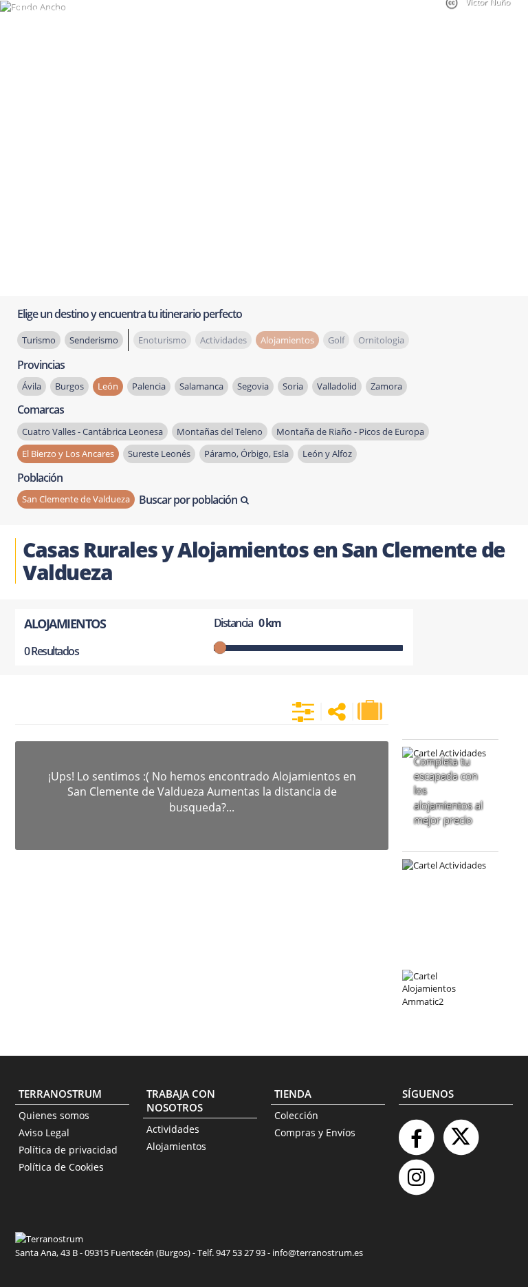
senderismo (93, 340)
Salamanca (201, 386)
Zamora (386, 386)
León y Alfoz (327, 453)
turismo (39, 340)
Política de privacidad (68, 1149)
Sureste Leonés (159, 453)
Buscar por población (188, 499)
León (108, 386)
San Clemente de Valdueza (76, 499)
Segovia (253, 386)
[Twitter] (460, 1132)
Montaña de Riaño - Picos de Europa (350, 431)
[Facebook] (416, 1132)
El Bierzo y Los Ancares (68, 453)
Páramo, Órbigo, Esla (246, 453)
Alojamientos (176, 1146)
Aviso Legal (44, 1132)
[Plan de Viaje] (371, 710)
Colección (296, 1115)
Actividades (172, 1129)
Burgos (69, 386)
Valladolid (337, 386)
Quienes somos (54, 1115)
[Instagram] (416, 1172)
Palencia (149, 386)
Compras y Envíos (314, 1132)
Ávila (31, 386)
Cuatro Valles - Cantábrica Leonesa (92, 431)
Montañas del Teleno (220, 431)
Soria (293, 386)
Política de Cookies (61, 1166)
